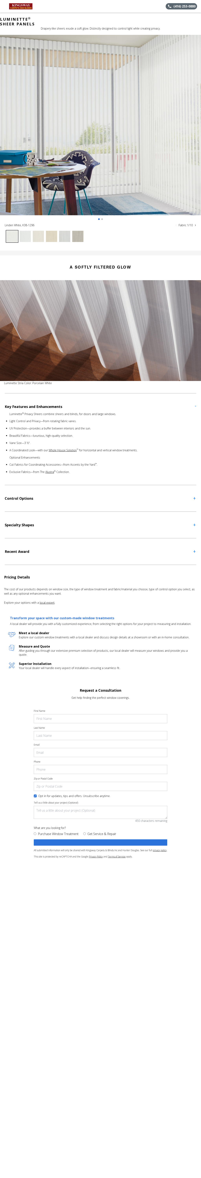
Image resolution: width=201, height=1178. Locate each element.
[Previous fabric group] (176, 225)
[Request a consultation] (100, 842)
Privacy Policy (96, 856)
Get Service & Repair (101, 834)
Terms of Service (117, 856)
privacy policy (160, 850)
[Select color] (12, 236)
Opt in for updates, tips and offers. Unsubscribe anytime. (74, 796)
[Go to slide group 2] (102, 219)
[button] (4, 6)
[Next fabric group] (195, 225)
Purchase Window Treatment (58, 834)
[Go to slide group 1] (99, 219)
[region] (100, 129)
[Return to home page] (21, 6)
